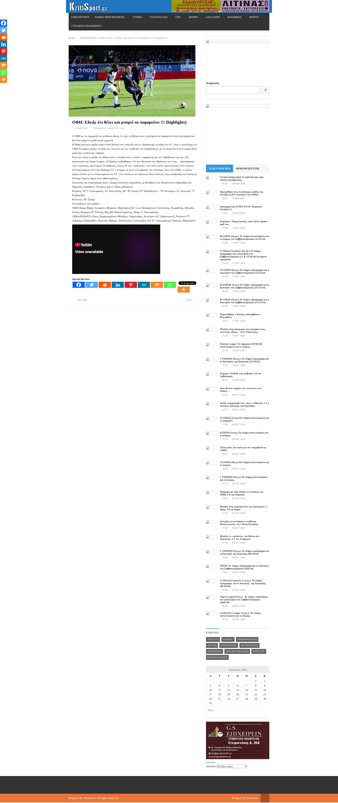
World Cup (259, 651)
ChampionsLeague (247, 639)
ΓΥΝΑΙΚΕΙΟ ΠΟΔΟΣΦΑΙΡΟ (86, 26)
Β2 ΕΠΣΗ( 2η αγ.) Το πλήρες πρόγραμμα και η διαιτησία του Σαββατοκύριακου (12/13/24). (244, 286)
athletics (213, 639)
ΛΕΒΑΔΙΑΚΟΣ (88, 37)
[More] (183, 289)
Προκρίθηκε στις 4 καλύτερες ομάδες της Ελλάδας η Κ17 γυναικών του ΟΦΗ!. (241, 193)
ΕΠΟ (178, 17)
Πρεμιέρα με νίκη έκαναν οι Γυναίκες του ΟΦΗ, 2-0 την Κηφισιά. (241, 493)
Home (72, 37)
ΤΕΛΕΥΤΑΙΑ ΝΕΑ (219, 168)
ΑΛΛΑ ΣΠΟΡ (213, 17)
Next (189, 299)
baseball (228, 639)
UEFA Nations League (237, 651)
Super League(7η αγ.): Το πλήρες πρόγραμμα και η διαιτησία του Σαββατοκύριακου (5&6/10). (244, 600)
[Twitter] (92, 285)
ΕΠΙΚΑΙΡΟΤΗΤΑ (80, 17)
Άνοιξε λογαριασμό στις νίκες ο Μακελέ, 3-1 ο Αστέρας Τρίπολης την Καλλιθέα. (244, 404)
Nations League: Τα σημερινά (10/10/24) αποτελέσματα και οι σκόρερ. (241, 345)
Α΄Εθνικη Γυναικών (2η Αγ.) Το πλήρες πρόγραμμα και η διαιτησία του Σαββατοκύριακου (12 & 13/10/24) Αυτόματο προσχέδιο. (243, 255)
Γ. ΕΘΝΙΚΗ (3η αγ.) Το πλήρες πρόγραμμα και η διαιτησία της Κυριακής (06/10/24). (244, 552)
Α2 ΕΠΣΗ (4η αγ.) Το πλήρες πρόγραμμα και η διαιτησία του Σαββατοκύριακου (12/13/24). (244, 271)
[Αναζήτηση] (265, 89)
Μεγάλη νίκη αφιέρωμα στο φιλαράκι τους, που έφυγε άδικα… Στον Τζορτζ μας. (242, 330)
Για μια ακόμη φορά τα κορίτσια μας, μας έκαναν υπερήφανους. (242, 178)
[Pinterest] (131, 285)
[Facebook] (79, 285)
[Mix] (157, 285)
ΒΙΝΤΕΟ (254, 17)
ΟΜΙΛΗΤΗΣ (113, 128)
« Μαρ (209, 710)
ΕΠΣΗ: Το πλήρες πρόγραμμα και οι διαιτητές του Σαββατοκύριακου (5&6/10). (244, 567)
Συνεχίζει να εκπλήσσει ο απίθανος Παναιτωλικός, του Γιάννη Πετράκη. (239, 523)
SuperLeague (214, 651)
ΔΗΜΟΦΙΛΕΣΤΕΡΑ (247, 168)
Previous (82, 299)
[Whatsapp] (170, 285)
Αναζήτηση (212, 83)
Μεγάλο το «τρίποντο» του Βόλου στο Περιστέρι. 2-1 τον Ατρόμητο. (239, 537)
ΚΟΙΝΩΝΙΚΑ (235, 17)
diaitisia (212, 645)
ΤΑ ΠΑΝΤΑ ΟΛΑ (159, 17)
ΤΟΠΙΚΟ (137, 17)
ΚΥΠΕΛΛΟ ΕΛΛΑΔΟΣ (217, 657)
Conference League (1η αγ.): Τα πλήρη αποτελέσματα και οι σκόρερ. (240, 614)
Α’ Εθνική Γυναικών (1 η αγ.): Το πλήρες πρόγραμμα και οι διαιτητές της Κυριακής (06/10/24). (242, 583)
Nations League (249, 645)
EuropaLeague (229, 645)
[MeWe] (144, 285)
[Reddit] (105, 285)
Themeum (89, 798)
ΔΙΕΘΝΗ (193, 17)
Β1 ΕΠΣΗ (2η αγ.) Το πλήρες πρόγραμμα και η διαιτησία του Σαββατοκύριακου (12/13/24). (244, 301)
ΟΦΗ (122, 128)
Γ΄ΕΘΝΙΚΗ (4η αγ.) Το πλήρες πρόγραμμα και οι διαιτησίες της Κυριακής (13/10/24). (244, 360)
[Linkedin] (118, 285)
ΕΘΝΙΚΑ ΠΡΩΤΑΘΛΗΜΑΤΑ (110, 17)
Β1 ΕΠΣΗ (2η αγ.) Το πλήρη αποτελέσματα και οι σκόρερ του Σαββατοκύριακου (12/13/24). (244, 237)
